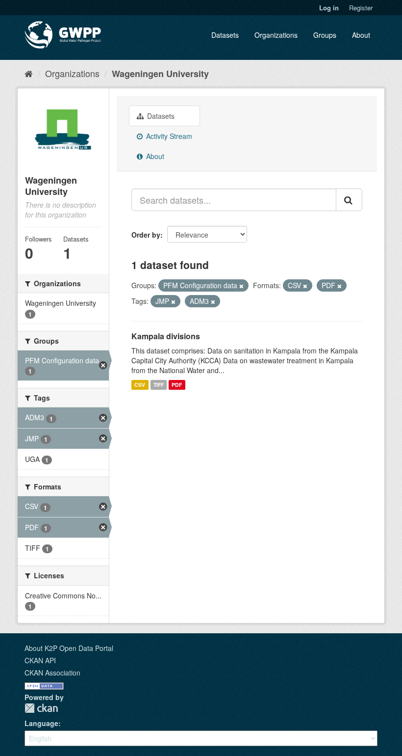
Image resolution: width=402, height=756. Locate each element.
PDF (177, 384)
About (361, 35)
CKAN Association (52, 672)
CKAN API (40, 660)
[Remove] (241, 286)
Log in (329, 7)
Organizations (276, 35)
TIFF (158, 384)
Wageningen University (160, 73)
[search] (349, 200)
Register (361, 7)
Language (41, 723)
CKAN (41, 708)
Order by (145, 235)
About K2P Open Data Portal (69, 648)
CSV (139, 384)
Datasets (225, 35)
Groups (324, 35)
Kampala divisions (165, 336)
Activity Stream (168, 136)
